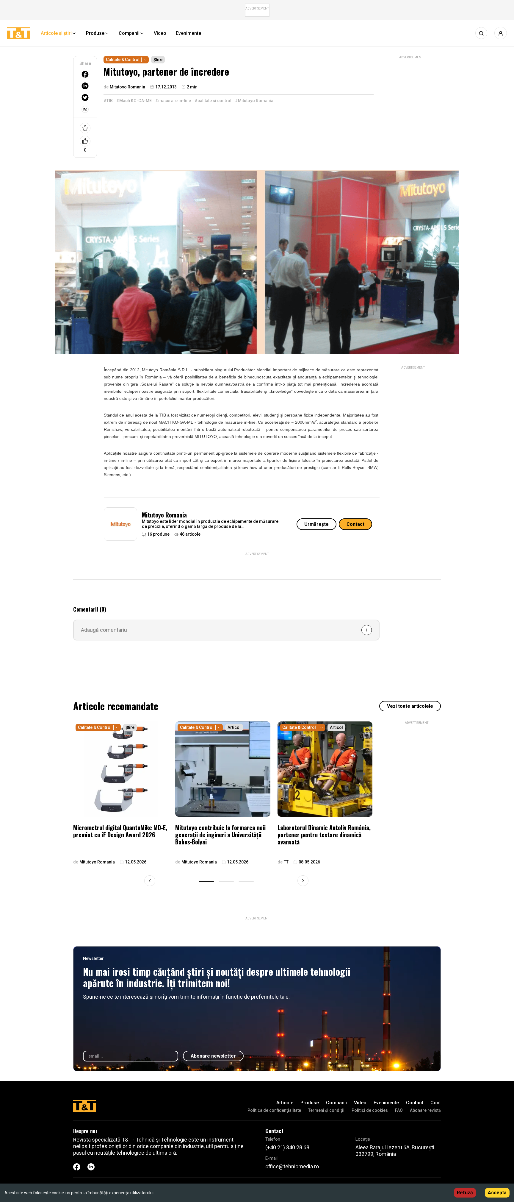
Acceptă (497, 1192)
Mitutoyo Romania (164, 514)
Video (360, 1103)
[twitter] (85, 97)
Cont (435, 1103)
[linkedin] (85, 85)
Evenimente (386, 1103)
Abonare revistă (425, 1110)
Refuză (465, 1192)
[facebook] (85, 74)
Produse (309, 1103)
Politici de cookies (370, 1110)
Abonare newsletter (213, 1056)
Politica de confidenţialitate (274, 1110)
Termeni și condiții (326, 1110)
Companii (336, 1103)
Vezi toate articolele (410, 706)
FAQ (399, 1110)
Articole (284, 1103)
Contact (355, 524)
